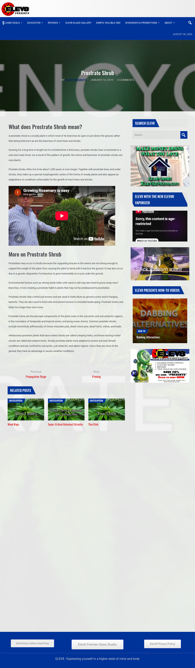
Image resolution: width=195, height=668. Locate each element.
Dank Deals (12, 22)
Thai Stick (93, 424)
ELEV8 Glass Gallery (78, 22)
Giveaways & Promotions (141, 22)
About (168, 22)
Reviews (53, 22)
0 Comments (125, 79)
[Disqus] (66, 480)
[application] (160, 226)
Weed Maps (13, 424)
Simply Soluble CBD (108, 22)
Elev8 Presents (75, 79)
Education (33, 22)
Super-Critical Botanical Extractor (65, 424)
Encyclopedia (15, 400)
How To (141, 326)
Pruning (96, 376)
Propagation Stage (36, 376)
